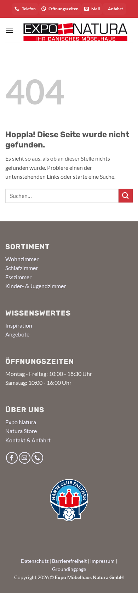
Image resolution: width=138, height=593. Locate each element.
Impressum (102, 561)
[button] (9, 30)
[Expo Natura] (73, 30)
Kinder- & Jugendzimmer (35, 285)
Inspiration (18, 325)
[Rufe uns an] (37, 458)
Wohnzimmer (22, 258)
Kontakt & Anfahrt (28, 440)
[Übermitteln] (126, 196)
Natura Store (21, 430)
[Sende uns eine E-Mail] (24, 458)
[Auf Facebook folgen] (12, 458)
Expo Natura (20, 422)
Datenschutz (34, 561)
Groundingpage (69, 569)
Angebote (17, 334)
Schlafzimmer (21, 267)
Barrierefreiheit (69, 561)
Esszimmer (18, 277)
